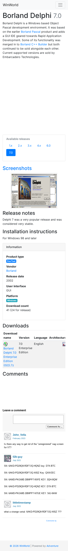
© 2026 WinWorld (20, 545)
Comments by (51, 521)
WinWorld (10, 5)
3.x (30, 145)
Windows (12, 300)
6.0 (49, 145)
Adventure (52, 545)
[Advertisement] (34, 96)
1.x (10, 145)
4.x (39, 145)
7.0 (12, 152)
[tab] (34, 247)
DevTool (11, 261)
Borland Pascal (30, 31)
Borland (11, 270)
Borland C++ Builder (33, 44)
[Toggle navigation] (60, 4)
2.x (20, 145)
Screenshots (17, 168)
